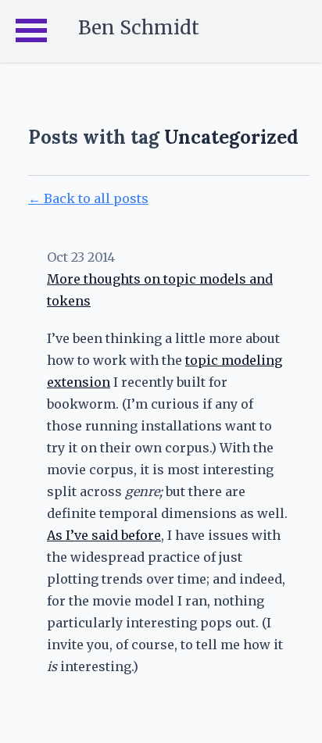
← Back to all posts (88, 198)
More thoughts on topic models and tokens (160, 290)
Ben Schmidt (138, 28)
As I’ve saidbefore (104, 535)
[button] (31, 31)
